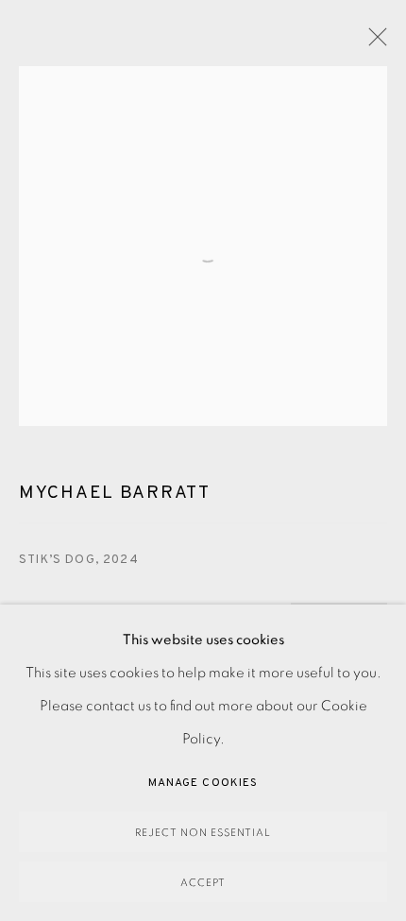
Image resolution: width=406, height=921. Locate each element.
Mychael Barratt (115, 493)
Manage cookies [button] (203, 783)
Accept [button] (203, 883)
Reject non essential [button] (203, 832)
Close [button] (373, 42)
